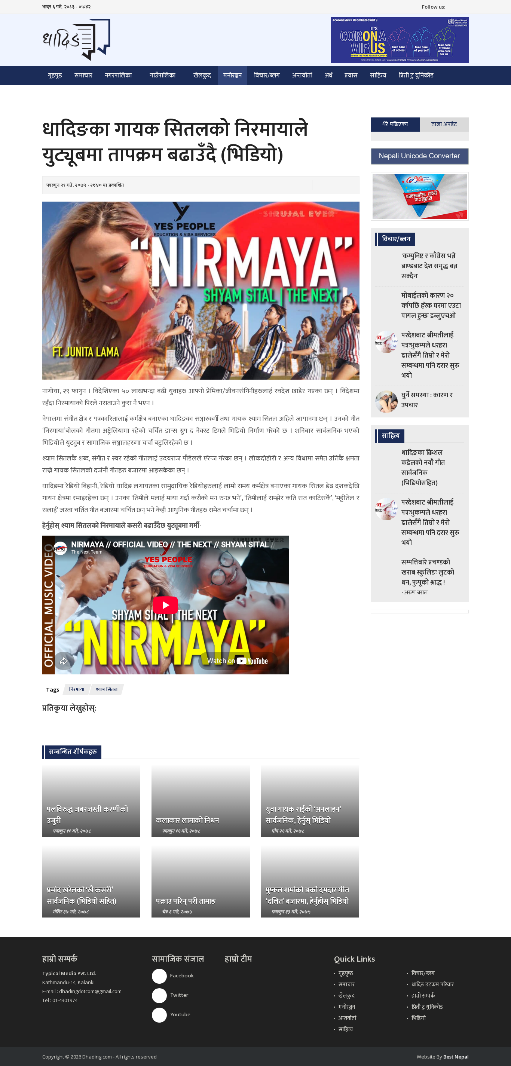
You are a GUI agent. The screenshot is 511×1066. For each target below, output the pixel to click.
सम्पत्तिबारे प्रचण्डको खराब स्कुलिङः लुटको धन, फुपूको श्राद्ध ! (427, 572)
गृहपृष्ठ (55, 75)
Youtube (179, 1014)
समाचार (83, 75)
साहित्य (378, 75)
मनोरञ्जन (232, 75)
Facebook (181, 975)
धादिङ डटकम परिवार (432, 984)
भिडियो (418, 1018)
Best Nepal (456, 1056)
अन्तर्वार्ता (302, 75)
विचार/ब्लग (267, 75)
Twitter (178, 995)
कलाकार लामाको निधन (187, 821)
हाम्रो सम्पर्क (423, 996)
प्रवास (351, 75)
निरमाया (77, 689)
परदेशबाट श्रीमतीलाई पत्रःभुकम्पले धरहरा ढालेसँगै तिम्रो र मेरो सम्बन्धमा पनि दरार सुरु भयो (430, 356)
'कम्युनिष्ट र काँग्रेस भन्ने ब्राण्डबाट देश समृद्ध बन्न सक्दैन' (429, 266)
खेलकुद (202, 75)
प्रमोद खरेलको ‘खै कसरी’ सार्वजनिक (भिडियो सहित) (81, 895)
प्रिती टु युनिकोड (416, 75)
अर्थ (328, 75)
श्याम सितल (106, 689)
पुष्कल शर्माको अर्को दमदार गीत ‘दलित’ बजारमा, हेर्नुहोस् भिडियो (307, 895)
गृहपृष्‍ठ (346, 973)
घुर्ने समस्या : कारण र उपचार (427, 400)
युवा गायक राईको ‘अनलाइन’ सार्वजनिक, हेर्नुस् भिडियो (303, 815)
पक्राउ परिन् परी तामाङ (186, 901)
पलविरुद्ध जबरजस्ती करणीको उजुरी (87, 815)
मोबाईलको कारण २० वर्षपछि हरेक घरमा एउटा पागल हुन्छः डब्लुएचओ (431, 306)
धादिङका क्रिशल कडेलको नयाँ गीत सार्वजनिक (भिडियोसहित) (423, 468)
